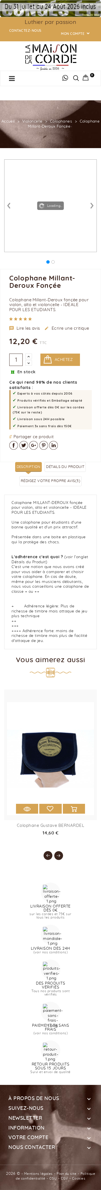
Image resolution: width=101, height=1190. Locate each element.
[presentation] (45, 853)
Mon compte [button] (76, 33)
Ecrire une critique (66, 328)
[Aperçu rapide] (27, 809)
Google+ (33, 445)
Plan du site (66, 1173)
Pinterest (43, 445)
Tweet (23, 445)
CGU (53, 1178)
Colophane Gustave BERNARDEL (50, 826)
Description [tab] (28, 467)
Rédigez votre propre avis (50, 481)
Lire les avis (24, 328)
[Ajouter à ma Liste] (50, 809)
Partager (13, 445)
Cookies (79, 1178)
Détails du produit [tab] (65, 467)
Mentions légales (38, 1173)
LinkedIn (53, 445)
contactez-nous (25, 30)
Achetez (64, 360)
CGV (64, 1178)
